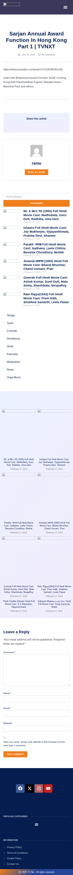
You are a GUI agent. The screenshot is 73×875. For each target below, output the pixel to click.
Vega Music (14, 377)
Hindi (10, 346)
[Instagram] (39, 788)
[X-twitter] (29, 788)
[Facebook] (20, 788)
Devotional (13, 338)
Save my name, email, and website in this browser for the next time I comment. (34, 744)
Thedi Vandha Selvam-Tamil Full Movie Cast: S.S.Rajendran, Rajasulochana (19, 604)
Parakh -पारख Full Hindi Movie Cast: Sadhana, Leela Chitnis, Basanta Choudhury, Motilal (44, 248)
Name (7, 693)
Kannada (12, 354)
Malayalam (13, 361)
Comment (9, 652)
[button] (65, 7)
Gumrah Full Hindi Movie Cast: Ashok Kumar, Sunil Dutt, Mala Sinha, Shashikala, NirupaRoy (45, 281)
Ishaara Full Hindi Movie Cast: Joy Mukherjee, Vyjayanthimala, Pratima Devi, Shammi (46, 231)
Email (7, 708)
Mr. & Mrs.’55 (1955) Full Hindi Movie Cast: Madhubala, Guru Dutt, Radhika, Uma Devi (45, 215)
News (10, 369)
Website (7, 723)
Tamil (10, 323)
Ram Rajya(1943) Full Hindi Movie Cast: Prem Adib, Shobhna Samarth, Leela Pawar (46, 298)
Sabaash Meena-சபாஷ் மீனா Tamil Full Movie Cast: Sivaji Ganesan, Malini (54, 604)
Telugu (11, 315)
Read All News (36, 172)
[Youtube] (48, 788)
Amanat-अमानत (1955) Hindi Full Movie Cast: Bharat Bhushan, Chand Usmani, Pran (45, 265)
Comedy (12, 330)
